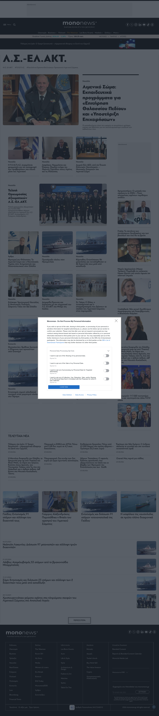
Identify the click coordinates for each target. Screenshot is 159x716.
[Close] (117, 321)
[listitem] (79, 351)
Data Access (79, 395)
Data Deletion (67, 395)
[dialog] (79, 358)
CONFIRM (64, 387)
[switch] (106, 355)
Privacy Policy (91, 395)
